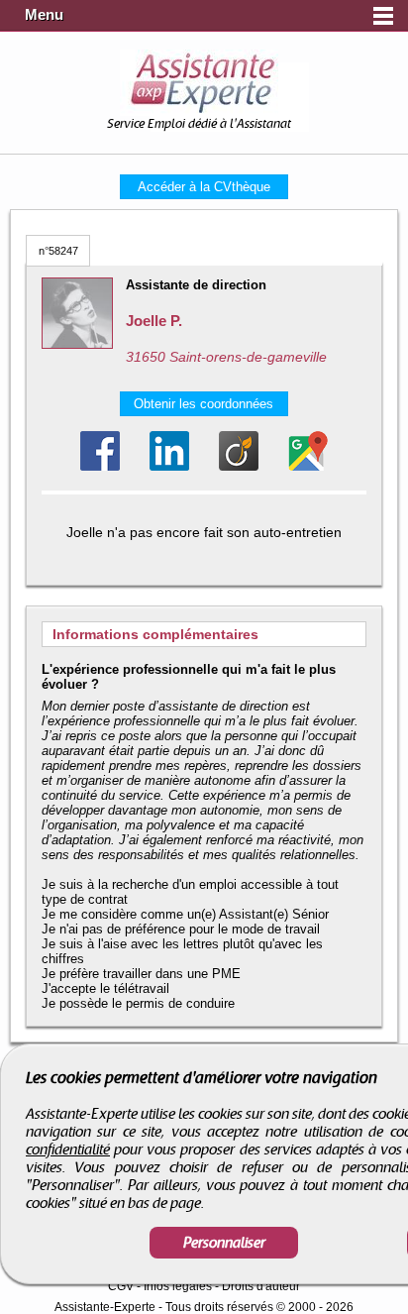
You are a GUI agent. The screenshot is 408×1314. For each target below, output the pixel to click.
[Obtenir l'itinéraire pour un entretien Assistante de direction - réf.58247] (308, 451)
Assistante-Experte (104, 1307)
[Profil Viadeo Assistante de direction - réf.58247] (238, 451)
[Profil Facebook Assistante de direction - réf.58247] (100, 451)
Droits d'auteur (261, 1286)
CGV (121, 1286)
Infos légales (178, 1286)
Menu (44, 15)
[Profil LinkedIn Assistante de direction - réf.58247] (169, 451)
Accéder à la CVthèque (204, 186)
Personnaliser (224, 1243)
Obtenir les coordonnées (203, 403)
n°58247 (58, 251)
